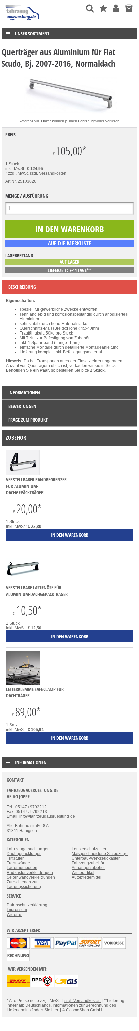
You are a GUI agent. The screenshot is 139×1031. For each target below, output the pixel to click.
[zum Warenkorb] (128, 8)
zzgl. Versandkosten (48, 173)
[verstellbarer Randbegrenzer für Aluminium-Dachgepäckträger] (23, 474)
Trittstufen (16, 858)
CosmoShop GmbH (84, 1010)
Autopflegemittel (86, 877)
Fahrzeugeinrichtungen (28, 848)
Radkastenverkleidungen (30, 872)
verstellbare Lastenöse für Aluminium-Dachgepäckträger (37, 590)
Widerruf (14, 914)
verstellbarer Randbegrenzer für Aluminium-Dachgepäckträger (36, 486)
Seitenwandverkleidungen (31, 877)
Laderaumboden (22, 867)
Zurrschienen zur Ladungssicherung (24, 884)
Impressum (17, 909)
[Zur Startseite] (22, 22)
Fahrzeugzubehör (88, 863)
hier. (55, 1010)
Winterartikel (83, 872)
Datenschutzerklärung (27, 905)
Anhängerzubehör (88, 867)
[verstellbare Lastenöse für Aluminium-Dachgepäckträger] (23, 582)
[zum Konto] (116, 8)
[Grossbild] (69, 116)
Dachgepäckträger (24, 853)
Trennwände (18, 863)
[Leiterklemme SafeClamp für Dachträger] (23, 683)
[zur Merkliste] (103, 8)
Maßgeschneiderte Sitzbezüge (100, 853)
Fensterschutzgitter (89, 848)
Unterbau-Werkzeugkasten (96, 858)
